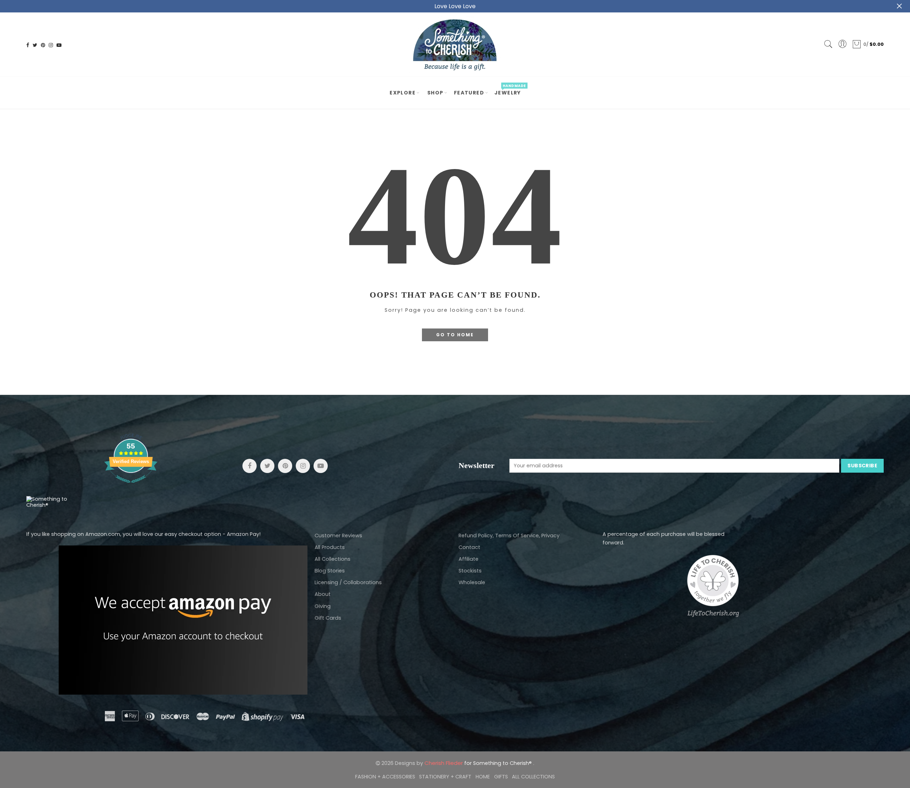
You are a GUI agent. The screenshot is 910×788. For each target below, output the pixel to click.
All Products (330, 547)
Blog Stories (330, 570)
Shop (435, 92)
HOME (483, 776)
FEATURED (469, 92)
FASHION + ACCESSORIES (385, 776)
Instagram (303, 466)
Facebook (249, 466)
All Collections (332, 559)
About (323, 594)
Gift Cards (328, 617)
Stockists (470, 570)
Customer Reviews (338, 535)
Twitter (267, 466)
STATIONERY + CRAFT (445, 776)
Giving (323, 606)
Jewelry (510, 90)
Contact (469, 547)
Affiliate (468, 559)
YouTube (321, 466)
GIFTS (501, 776)
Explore (403, 92)
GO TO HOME (455, 335)
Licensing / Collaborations (348, 582)
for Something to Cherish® (478, 763)
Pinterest (285, 466)
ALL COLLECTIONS (533, 776)
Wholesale (472, 582)
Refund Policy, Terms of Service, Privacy (509, 535)
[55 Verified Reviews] (130, 486)
